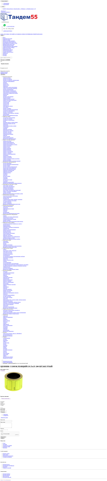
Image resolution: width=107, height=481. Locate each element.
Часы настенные (7, 234)
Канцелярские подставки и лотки (10, 43)
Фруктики (5, 354)
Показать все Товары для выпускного (11, 313)
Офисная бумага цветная (8, 99)
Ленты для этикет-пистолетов (9, 100)
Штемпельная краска (8, 206)
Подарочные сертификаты (8, 465)
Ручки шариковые (7, 163)
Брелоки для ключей (7, 235)
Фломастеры (6, 278)
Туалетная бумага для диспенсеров (10, 263)
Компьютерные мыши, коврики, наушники (12, 199)
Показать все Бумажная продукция (10, 115)
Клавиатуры (6, 198)
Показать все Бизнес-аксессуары (10, 247)
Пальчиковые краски (8, 300)
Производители (6, 464)
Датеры (5, 211)
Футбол (5, 352)
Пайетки (5, 319)
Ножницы (5, 124)
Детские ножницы (7, 289)
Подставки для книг (7, 297)
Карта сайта (5, 454)
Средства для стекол (7, 252)
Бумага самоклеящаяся (8, 96)
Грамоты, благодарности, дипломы (11, 113)
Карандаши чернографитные (9, 167)
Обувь (4, 347)
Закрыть (2, 438)
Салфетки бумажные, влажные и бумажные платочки (14, 265)
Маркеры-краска (7, 172)
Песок (4, 318)
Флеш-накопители (7, 197)
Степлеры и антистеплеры (9, 117)
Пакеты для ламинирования (9, 229)
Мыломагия (6, 324)
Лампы (5, 261)
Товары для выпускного (8, 52)
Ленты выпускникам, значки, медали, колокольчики (14, 312)
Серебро (5, 345)
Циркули (5, 293)
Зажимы (5, 128)
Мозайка (5, 328)
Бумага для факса (7, 108)
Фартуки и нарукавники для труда (10, 292)
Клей (4, 121)
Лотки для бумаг (7, 192)
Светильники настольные (9, 233)
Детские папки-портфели (8, 295)
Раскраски (5, 305)
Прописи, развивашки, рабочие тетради (12, 302)
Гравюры (5, 327)
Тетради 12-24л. (6, 101)
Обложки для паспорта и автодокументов (12, 246)
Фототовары (6, 114)
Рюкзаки (5, 271)
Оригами (5, 326)
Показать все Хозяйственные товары (11, 269)
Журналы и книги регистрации (10, 87)
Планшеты (5, 155)
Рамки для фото (6, 220)
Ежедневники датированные (9, 90)
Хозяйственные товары (8, 49)
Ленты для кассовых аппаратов (10, 88)
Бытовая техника (7, 232)
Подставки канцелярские (8, 186)
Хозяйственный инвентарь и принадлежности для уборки (15, 264)
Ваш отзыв (2, 422)
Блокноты (5, 83)
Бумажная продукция (7, 38)
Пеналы (5, 288)
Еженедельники (7, 97)
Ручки (4, 243)
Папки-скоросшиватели (8, 142)
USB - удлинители (7, 203)
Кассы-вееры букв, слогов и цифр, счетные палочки (14, 299)
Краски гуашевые (7, 281)
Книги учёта (6, 84)
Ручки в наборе (6, 176)
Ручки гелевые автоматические (10, 166)
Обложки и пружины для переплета (11, 227)
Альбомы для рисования (8, 272)
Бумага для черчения (8, 111)
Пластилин (5, 283)
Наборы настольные (7, 244)
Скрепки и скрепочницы (8, 120)
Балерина (5, 340)
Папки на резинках (7, 157)
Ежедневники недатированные (10, 91)
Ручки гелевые (6, 165)
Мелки (5, 285)
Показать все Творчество (8, 331)
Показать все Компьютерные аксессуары (11, 204)
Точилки (5, 177)
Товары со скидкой (7, 467)
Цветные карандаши (7, 277)
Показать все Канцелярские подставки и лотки (13, 193)
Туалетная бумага (7, 262)
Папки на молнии (7, 156)
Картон (5, 275)
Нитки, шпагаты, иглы (8, 259)
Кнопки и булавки (7, 132)
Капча (1, 430)
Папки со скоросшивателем (9, 154)
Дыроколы (5, 127)
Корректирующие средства (9, 123)
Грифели (5, 173)
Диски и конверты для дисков (9, 200)
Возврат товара (6, 453)
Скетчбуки (5, 107)
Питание (5, 54)
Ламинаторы (6, 228)
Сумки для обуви (7, 296)
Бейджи (5, 135)
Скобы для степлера (7, 118)
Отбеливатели (6, 255)
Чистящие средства (7, 251)
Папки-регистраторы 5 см (9, 143)
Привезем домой (6, 446)
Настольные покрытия (8, 137)
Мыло (4, 249)
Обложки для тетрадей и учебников (11, 303)
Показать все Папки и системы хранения (11, 161)
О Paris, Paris (6, 342)
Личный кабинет (6, 473)
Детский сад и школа (7, 445)
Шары (4, 355)
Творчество (5, 53)
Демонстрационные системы (9, 219)
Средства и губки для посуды (9, 250)
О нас (4, 443)
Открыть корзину (4, 72)
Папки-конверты (7, 149)
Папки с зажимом (7, 152)
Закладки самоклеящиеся (8, 81)
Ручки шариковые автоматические (10, 164)
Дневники (5, 276)
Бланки (5, 82)
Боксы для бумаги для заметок (10, 191)
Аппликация (6, 330)
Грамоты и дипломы (7, 311)
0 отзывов (2, 370)
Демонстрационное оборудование (10, 46)
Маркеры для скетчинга (8, 182)
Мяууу (5, 341)
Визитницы (6, 242)
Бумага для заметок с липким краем (11, 80)
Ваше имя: (2, 419)
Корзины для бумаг (7, 129)
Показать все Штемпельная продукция (11, 213)
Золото (5, 351)
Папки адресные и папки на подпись (11, 158)
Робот (4, 343)
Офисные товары (6, 39)
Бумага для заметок (7, 79)
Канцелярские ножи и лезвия (9, 125)
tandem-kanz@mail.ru (7, 30)
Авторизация (6, 3)
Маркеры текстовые (7, 171)
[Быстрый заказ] (5, 412)
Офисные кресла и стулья (9, 237)
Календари (5, 94)
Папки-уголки (6, 146)
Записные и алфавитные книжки (10, 93)
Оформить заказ (3, 73)
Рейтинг (2, 428)
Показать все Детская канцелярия (10, 307)
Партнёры (5, 466)
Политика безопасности (8, 455)
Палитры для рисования (8, 306)
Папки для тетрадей (7, 290)
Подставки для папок (8, 185)
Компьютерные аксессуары (8, 44)
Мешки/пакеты (6, 267)
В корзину (3, 412)
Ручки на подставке (7, 179)
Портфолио (6, 286)
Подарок (5, 55)
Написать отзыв (4, 417)
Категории (3, 74)
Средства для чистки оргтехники (10, 195)
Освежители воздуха (8, 254)
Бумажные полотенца (8, 257)
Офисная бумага (7, 77)
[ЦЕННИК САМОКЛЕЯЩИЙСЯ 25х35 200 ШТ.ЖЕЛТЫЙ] (12, 394)
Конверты (5, 86)
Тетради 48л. (6, 102)
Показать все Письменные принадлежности (12, 183)
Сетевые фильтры (7, 201)
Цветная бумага (6, 273)
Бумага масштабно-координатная (10, 109)
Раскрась (5, 321)
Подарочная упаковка (8, 356)
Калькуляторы (6, 224)
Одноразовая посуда (7, 334)
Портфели (5, 241)
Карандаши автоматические (9, 169)
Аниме (5, 339)
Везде (4, 37)
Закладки (5, 298)
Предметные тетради (8, 106)
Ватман (5, 95)
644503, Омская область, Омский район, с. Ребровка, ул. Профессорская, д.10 (19, 8)
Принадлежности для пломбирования (11, 236)
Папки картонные (7, 145)
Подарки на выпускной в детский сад (11, 310)
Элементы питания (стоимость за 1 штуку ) (12, 223)
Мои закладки (6, 476)
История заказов (6, 474)
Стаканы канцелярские (8, 189)
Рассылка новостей (7, 477)
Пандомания (6, 353)
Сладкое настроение (7, 349)
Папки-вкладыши (7, 141)
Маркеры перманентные (8, 170)
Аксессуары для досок (8, 218)
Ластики (5, 175)
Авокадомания (6, 338)
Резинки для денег (7, 131)
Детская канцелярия (7, 50)
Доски (4, 215)
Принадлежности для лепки (9, 284)
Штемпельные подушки (8, 208)
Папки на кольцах (7, 150)
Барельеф (5, 316)
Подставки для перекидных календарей (12, 190)
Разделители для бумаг (8, 130)
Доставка (5, 444)
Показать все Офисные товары (9, 138)
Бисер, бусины (6, 320)
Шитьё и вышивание (8, 317)
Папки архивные (7, 148)
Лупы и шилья (6, 136)
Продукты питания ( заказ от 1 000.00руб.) (12, 333)
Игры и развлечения (7, 325)
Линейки (5, 178)
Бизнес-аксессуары (7, 48)
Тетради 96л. (6, 103)
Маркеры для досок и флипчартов (10, 216)
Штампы (5, 209)
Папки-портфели (7, 159)
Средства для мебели (8, 268)
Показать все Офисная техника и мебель (11, 239)
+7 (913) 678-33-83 (10, 26)
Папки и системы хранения (9, 40)
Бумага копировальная (8, 89)
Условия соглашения (7, 456)
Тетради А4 (6, 104)
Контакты (5, 447)
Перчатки (5, 258)
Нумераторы (6, 212)
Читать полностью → (6, 398)
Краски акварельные (8, 279)
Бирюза (5, 346)
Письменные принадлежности (9, 41)
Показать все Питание (7, 335)
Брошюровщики (7, 226)
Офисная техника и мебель (8, 47)
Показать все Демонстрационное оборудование (13, 221)
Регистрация (6, 4)
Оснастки (5, 207)
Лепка (4, 323)
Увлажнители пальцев (8, 134)
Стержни (5, 180)
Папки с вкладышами (8, 151)
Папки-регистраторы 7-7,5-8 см (10, 144)
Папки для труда (7, 291)
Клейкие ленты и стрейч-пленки (10, 122)
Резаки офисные (7, 230)
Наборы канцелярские (8, 187)
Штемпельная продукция (8, 45)
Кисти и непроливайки (8, 282)
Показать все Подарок (7, 358)
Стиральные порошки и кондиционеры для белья (14, 256)
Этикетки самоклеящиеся (9, 110)
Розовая (5, 348)
